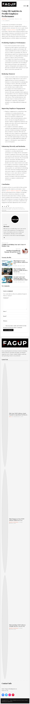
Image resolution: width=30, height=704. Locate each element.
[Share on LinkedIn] (6, 206)
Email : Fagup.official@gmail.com (9, 688)
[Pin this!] (8, 206)
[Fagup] (9, 6)
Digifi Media (10, 701)
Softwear (15, 522)
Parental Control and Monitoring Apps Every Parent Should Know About (7, 279)
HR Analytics (15, 209)
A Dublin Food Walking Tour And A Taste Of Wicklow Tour (13, 245)
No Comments (6, 20)
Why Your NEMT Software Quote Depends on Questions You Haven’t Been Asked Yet (5, 415)
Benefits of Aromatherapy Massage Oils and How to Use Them (12, 252)
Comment (6, 297)
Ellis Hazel (6, 226)
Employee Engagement (7, 207)
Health (11, 522)
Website (5, 321)
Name (5, 311)
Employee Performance (18, 207)
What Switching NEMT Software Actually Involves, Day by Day (7, 271)
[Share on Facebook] (4, 206)
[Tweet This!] (3, 206)
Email (5, 316)
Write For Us (5, 690)
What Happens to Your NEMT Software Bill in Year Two (7, 263)
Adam (16, 265)
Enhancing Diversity (6, 209)
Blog (10, 416)
